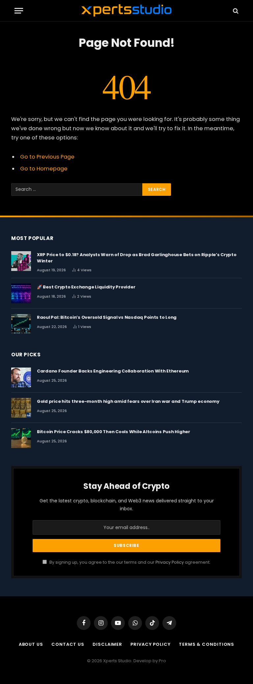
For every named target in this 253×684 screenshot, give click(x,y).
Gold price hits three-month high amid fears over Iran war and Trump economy (128, 401)
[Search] (235, 10)
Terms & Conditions (206, 644)
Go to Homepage (44, 168)
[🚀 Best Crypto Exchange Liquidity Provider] (21, 293)
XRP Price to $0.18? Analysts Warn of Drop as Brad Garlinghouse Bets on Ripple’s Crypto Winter (137, 258)
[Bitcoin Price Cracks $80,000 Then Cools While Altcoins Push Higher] (21, 438)
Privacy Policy (169, 562)
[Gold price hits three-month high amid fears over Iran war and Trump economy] (21, 408)
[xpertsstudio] (126, 10)
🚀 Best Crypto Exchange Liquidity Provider (86, 287)
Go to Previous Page (47, 157)
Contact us (67, 644)
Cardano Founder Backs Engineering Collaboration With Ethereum (113, 371)
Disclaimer (107, 644)
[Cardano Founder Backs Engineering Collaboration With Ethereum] (21, 377)
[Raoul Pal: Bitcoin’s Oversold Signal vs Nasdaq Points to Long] (21, 324)
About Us (31, 644)
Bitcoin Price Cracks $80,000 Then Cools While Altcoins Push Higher (113, 432)
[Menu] (18, 10)
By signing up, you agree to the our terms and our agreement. (129, 562)
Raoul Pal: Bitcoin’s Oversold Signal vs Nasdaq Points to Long (107, 317)
